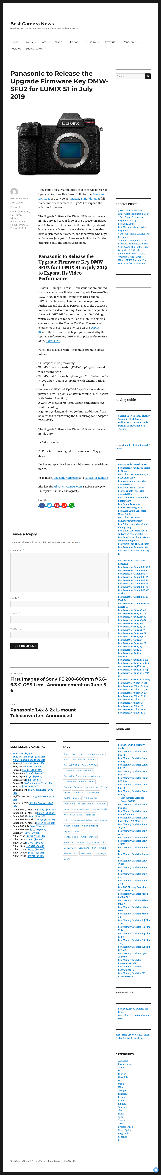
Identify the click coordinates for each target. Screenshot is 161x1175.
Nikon (58, 42)
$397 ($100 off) (36, 856)
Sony (44, 42)
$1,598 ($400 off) (34, 763)
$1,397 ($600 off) (35, 842)
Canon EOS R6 (89, 765)
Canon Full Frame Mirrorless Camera (82, 776)
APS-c (67, 759)
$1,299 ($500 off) (45, 819)
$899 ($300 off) (38, 826)
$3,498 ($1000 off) (32, 770)
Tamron (122, 1120)
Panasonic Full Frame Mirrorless (80, 837)
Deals (104, 787)
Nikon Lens (101, 820)
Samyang (122, 1107)
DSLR (67, 792)
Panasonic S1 (17, 228)
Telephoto (85, 853)
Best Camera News (32, 23)
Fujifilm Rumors (72, 798)
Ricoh (121, 1100)
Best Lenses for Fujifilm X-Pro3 (134, 679)
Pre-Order (69, 842)
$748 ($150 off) (34, 776)
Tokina (121, 1123)
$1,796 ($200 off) (35, 836)
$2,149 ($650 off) (46, 813)
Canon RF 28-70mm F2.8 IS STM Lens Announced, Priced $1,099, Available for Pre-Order (133, 243)
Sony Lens (84, 848)
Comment (17, 550)
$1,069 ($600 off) (45, 823)
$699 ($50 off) (32, 833)
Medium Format (80, 809)
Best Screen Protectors (127, 1034)
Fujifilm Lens (92, 792)
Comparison (91, 787)
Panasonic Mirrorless (65, 477)
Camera (14, 211)
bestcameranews (19, 198)
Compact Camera (73, 787)
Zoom (67, 859)
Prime (80, 842)
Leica (120, 1080)
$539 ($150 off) (36, 852)
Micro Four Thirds (73, 814)
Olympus (109, 42)
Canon (74, 42)
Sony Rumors (99, 848)
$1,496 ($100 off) (35, 839)
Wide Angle (100, 853)
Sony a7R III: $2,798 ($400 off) (29, 756)
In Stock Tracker (86, 803)
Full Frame (15, 215)
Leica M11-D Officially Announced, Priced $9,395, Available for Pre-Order (131, 253)
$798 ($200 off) (30, 786)
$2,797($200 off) (35, 846)
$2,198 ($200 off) (34, 766)
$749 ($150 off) (38, 829)
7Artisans (123, 1060)
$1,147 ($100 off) (36, 849)
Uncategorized (125, 1127)
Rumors (28, 42)
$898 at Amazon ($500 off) (38, 783)
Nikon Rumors (71, 825)
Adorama (93, 198)
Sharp (121, 1110)
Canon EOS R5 (71, 765)
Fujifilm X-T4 (90, 798)
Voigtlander (124, 1133)
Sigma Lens (93, 842)
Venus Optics (124, 1130)
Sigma (121, 1113)
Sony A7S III (70, 848)
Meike (121, 1084)
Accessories (79, 754)
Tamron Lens (70, 853)
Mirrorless (15, 218)
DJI (119, 1070)
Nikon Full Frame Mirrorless (78, 820)
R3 (133, 573)
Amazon (74, 198)
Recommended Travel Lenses (132, 464)
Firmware (24, 211)
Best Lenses (79, 759)
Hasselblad (123, 1077)
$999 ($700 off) (37, 816)
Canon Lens (70, 781)
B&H (83, 198)
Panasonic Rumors (96, 477)
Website (15, 628)
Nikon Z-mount (90, 825)
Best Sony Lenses (127, 224)
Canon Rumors (86, 781)
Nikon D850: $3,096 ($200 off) (29, 760)
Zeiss (120, 1140)
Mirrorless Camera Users (68, 486)
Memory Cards (99, 809)
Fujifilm (91, 42)
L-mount (101, 803)
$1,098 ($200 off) (35, 773)
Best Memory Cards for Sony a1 (133, 837)
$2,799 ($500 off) (46, 809)
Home (14, 42)
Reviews (15, 48)
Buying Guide (34, 48)
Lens (66, 809)
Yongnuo (122, 1137)
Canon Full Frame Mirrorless (78, 770)
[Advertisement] (133, 139)
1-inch (67, 754)
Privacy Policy (38, 1161)
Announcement (96, 754)
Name (14, 598)
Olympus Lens (71, 831)
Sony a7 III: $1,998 (22, 753)
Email (15, 613)
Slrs (26, 228)
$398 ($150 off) (34, 780)
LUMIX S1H (53, 340)
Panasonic (129, 42)
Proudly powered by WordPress (63, 1161)
